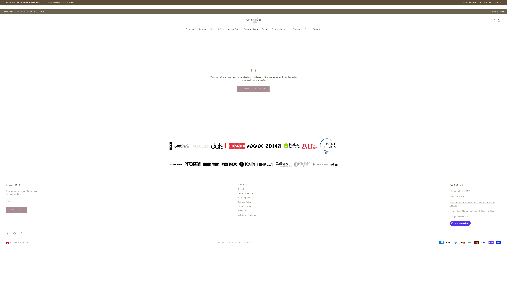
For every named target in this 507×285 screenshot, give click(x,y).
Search (241, 189)
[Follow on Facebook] (7, 233)
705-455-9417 (463, 191)
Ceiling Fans (233, 29)
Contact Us (243, 184)
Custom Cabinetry (280, 29)
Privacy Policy (244, 202)
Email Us (242, 211)
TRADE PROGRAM (496, 12)
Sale (307, 29)
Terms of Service (245, 193)
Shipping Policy (245, 206)
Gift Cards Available (247, 215)
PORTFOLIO (43, 12)
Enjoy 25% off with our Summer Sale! (23, 2)
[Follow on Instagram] (14, 233)
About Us (317, 29)
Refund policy (244, 197)
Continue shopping (253, 89)
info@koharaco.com (459, 216)
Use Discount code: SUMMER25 (60, 2)
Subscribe (16, 210)
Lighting (202, 29)
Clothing (297, 29)
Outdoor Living (251, 29)
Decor (264, 29)
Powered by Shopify (243, 242)
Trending (190, 29)
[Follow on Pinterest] (21, 233)
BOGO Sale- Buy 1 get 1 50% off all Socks (482, 2)
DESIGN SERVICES (11, 12)
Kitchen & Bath (217, 29)
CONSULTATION (28, 12)
